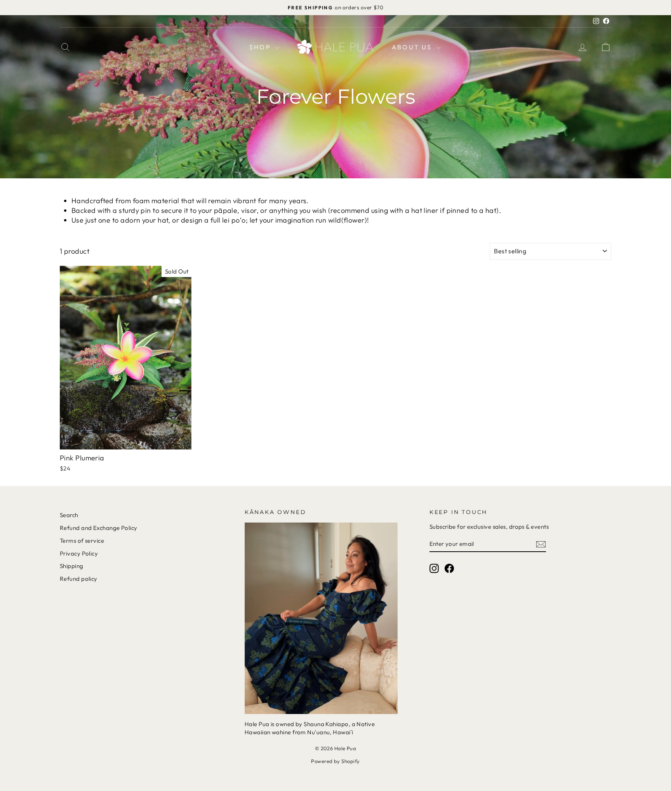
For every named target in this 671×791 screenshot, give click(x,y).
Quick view (125, 441)
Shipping (71, 566)
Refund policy (78, 578)
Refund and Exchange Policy (98, 527)
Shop (261, 47)
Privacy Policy (79, 553)
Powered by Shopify (335, 761)
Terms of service (82, 540)
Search (69, 515)
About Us (413, 47)
